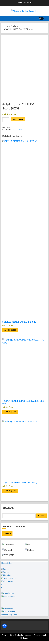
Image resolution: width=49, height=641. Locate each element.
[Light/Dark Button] (41, 18)
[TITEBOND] (8, 555)
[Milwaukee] (8, 550)
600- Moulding (17, 130)
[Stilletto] (29, 550)
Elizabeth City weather (10, 614)
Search (8, 508)
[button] (46, 18)
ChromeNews (39, 635)
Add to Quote (18, 119)
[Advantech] (8, 544)
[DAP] (28, 544)
